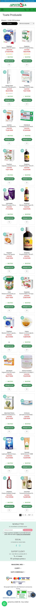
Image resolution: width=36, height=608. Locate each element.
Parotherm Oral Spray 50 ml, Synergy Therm (9, 87)
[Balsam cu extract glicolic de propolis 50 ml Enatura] (26, 322)
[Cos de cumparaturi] (30, 9)
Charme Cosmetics (27, 370)
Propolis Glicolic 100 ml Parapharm (26, 254)
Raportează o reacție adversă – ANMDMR (30, 594)
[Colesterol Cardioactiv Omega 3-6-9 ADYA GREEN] (9, 402)
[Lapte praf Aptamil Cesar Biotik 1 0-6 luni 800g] (9, 443)
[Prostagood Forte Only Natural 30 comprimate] (26, 115)
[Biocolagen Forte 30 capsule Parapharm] (26, 76)
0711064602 (19, 556)
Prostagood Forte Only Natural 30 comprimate (26, 126)
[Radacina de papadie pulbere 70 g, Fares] (9, 283)
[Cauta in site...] (34, 9)
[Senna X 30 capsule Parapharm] (26, 36)
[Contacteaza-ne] (25, 9)
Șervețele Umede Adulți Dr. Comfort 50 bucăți (26, 414)
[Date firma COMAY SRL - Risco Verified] (18, 602)
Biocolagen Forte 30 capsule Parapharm (26, 87)
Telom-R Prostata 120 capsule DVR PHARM (9, 205)
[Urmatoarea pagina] (32, 515)
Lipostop (9, 125)
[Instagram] (19, 545)
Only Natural (27, 125)
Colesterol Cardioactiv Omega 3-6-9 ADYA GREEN (9, 414)
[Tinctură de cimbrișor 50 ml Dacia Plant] (26, 482)
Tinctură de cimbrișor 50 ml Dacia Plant (26, 493)
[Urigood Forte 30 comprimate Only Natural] (9, 361)
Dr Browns (26, 413)
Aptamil (9, 452)
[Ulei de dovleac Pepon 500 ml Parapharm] (26, 194)
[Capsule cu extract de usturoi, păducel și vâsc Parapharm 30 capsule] (9, 155)
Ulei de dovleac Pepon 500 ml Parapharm (26, 205)
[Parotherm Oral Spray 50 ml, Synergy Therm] (9, 76)
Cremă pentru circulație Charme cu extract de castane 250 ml (26, 372)
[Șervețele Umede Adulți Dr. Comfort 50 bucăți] (26, 402)
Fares (9, 292)
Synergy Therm (9, 85)
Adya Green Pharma (9, 413)
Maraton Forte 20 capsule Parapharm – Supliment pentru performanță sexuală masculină (9, 48)
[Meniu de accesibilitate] (33, 595)
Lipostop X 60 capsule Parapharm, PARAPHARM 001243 (9, 126)
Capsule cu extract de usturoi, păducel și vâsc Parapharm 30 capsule (9, 166)
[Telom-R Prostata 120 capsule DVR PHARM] (9, 194)
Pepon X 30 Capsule (9, 254)
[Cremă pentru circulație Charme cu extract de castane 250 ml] (26, 361)
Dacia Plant (27, 491)
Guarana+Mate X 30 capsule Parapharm (26, 293)
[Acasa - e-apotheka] (18, 5)
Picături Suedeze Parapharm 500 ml (9, 493)
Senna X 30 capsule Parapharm (26, 48)
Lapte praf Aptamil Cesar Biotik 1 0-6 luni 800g (9, 454)
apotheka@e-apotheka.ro (19, 558)
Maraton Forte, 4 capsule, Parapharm (9, 333)
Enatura (27, 331)
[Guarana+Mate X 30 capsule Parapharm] (26, 283)
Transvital (26, 452)
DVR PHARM (9, 203)
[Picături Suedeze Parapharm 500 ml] (9, 482)
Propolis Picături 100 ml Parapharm (26, 166)
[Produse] (2, 10)
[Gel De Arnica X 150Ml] (26, 443)
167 (29, 515)
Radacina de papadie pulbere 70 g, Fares (9, 293)
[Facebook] (16, 545)
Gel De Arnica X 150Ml (27, 454)
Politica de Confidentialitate (23, 534)
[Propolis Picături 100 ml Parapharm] (26, 155)
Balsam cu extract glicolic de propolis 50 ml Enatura (26, 333)
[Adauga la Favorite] (9, 64)
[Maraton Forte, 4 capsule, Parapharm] (9, 322)
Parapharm (9, 46)
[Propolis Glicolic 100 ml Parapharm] (26, 238)
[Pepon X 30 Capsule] (9, 238)
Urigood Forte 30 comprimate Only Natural (9, 372)
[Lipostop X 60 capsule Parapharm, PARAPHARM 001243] (9, 115)
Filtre (10, 23)
